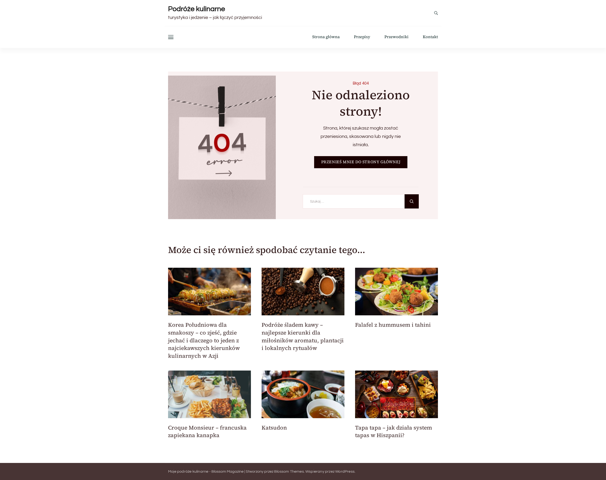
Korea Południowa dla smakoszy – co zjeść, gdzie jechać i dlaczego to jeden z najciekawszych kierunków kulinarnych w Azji (204, 340)
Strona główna (326, 37)
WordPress (345, 471)
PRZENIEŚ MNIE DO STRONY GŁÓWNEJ (361, 162)
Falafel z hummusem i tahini (393, 325)
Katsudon (274, 427)
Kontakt (430, 37)
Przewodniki (396, 37)
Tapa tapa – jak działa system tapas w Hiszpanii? (393, 431)
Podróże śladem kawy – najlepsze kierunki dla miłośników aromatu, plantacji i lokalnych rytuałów (303, 336)
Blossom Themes (289, 471)
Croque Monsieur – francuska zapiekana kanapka (207, 431)
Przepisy (362, 37)
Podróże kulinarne (196, 9)
